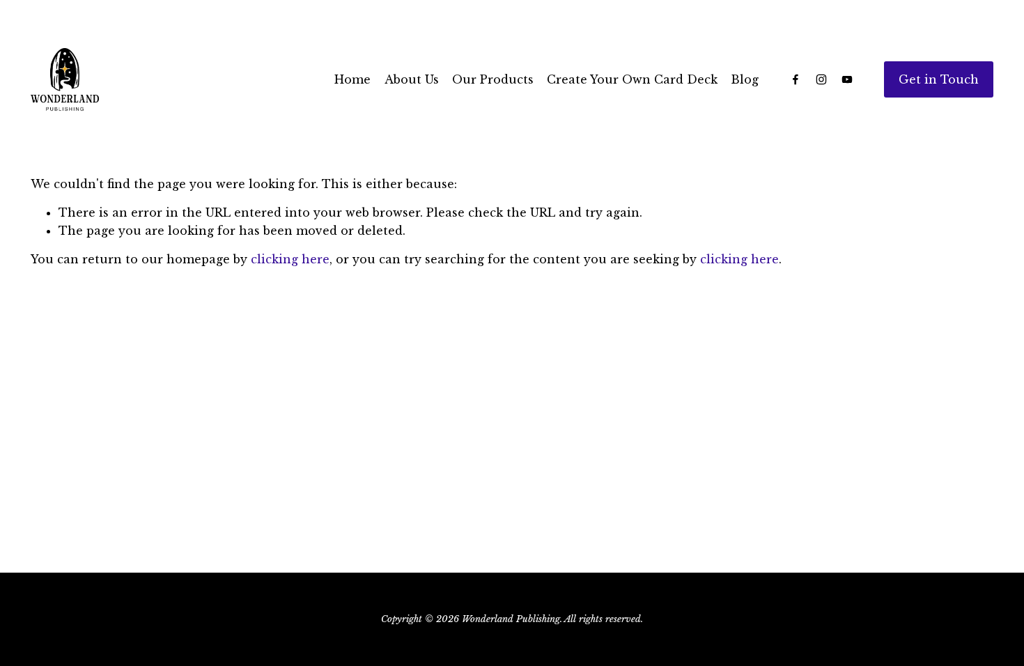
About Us (412, 79)
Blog (745, 79)
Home (352, 79)
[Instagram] (821, 79)
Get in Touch (939, 79)
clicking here (290, 259)
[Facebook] (795, 79)
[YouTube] (847, 79)
